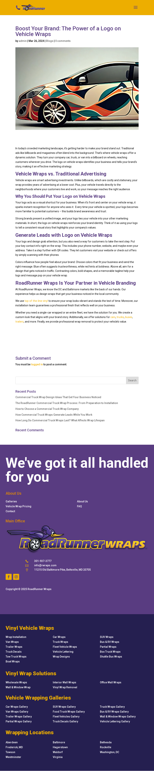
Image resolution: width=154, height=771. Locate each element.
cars (113, 317)
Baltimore (59, 742)
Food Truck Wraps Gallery (69, 711)
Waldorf (58, 752)
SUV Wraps (106, 636)
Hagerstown (60, 747)
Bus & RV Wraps (109, 641)
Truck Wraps (60, 641)
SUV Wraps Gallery (64, 706)
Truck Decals (14, 651)
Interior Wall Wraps (64, 682)
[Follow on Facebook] (9, 577)
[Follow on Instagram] (16, 577)
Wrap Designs (61, 656)
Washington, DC (109, 752)
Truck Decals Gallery (65, 721)
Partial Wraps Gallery (19, 721)
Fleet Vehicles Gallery (66, 716)
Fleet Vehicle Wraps (65, 646)
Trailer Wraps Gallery (19, 716)
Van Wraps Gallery (17, 711)
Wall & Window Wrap (18, 687)
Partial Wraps (108, 646)
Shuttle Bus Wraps (111, 656)
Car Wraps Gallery (17, 706)
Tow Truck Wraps (16, 656)
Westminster (13, 757)
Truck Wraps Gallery (112, 706)
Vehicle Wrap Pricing (18, 506)
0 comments (63, 40)
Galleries (11, 501)
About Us (82, 501)
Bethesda (106, 742)
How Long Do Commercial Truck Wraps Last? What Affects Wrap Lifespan (60, 420)
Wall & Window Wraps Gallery (118, 716)
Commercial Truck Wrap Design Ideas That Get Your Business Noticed (58, 397)
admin (23, 40)
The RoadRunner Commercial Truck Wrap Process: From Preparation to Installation (66, 403)
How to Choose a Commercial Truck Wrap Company (47, 408)
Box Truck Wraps (110, 651)
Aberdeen (12, 742)
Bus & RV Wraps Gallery (114, 711)
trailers (19, 321)
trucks (120, 317)
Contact (10, 511)
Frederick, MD (14, 747)
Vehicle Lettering (63, 651)
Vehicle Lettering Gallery (115, 721)
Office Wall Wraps (110, 682)
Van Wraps (12, 641)
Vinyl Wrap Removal (65, 687)
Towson (10, 752)
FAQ (79, 506)
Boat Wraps (13, 661)
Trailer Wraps (14, 646)
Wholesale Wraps (16, 682)
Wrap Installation (16, 636)
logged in (37, 364)
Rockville (105, 747)
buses (128, 317)
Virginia (58, 757)
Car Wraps (59, 636)
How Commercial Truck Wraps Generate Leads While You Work (53, 414)
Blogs (49, 40)
